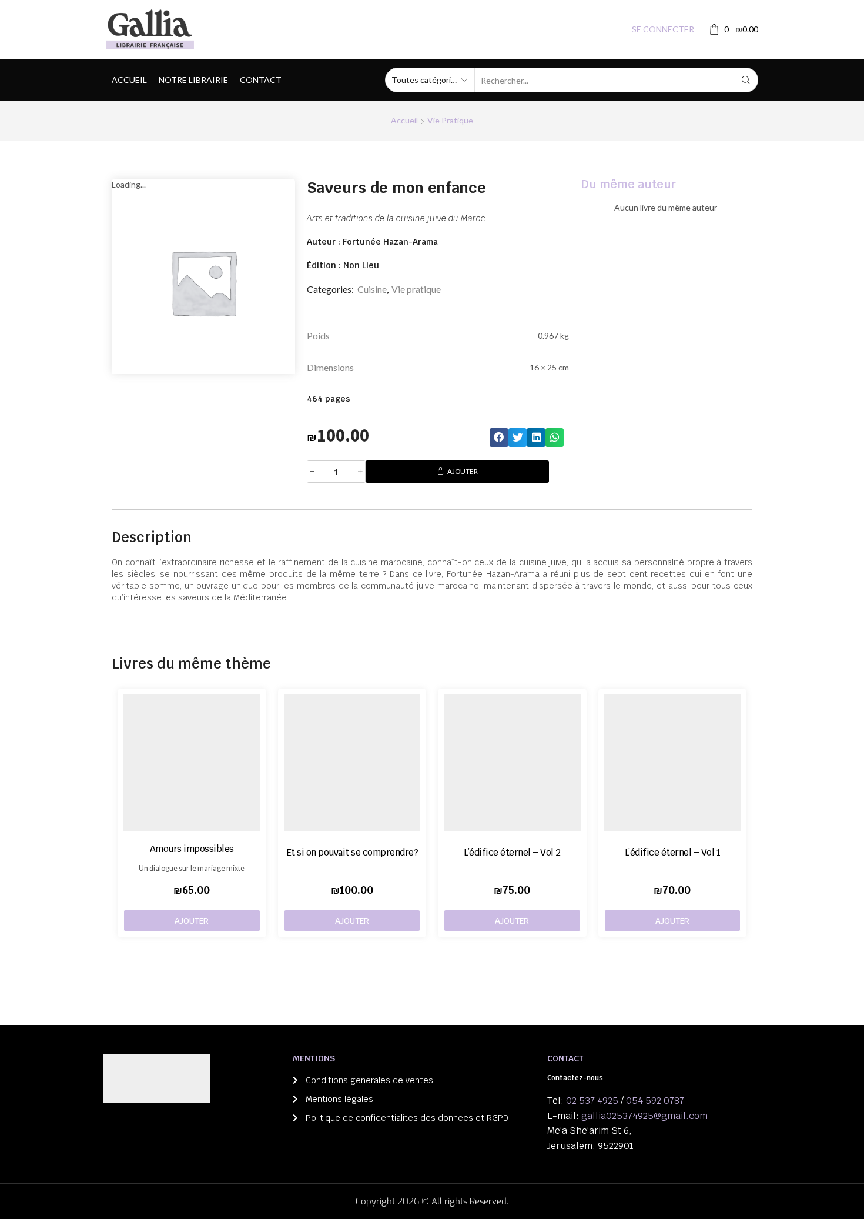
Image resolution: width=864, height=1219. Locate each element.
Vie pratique (450, 120)
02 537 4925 (592, 1100)
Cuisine (372, 289)
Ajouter (462, 471)
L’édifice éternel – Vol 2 (512, 852)
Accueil (129, 80)
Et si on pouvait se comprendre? (352, 852)
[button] (499, 437)
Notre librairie (193, 80)
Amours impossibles (192, 849)
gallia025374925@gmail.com (644, 1116)
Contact (261, 80)
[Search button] (746, 80)
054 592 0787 (655, 1100)
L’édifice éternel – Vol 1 (673, 852)
